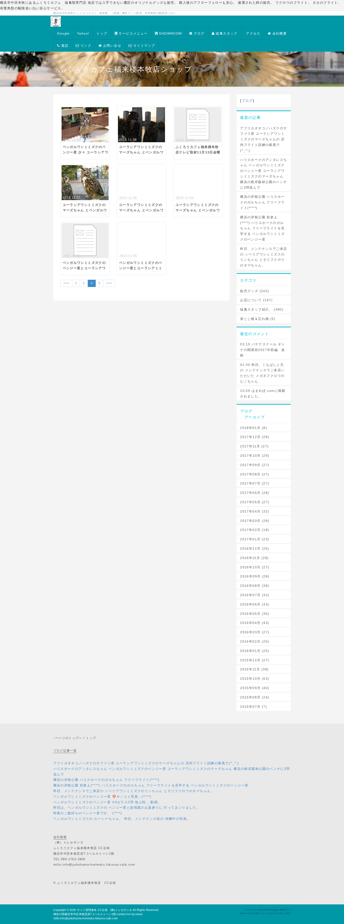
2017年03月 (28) (254, 521)
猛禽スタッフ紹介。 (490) (261, 309)
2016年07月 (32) (254, 595)
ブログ (198, 33)
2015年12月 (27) (254, 660)
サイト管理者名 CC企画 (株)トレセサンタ (104, 910)
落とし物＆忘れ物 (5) (257, 319)
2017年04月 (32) (254, 511)
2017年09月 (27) (254, 465)
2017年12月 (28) (254, 437)
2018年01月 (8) (253, 428)
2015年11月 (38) (254, 669)
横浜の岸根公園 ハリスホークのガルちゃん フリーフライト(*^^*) (262, 202)
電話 (64, 45)
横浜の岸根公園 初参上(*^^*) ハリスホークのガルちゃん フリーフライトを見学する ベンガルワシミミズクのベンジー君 (262, 228)
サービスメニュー (132, 33)
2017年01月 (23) (254, 539)
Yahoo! (83, 33)
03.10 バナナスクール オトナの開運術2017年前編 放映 (262, 349)
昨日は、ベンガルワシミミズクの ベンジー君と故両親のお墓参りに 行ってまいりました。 (126, 807)
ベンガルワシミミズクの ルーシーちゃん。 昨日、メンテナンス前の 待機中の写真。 (121, 819)
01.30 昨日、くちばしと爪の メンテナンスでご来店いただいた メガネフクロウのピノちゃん (262, 373)
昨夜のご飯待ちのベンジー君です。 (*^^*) (87, 813)
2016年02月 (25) (254, 641)
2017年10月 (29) (254, 455)
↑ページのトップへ (67, 738)
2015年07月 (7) (253, 706)
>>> (109, 283)
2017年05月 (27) (254, 502)
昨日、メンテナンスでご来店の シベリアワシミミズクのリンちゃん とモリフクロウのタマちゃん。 (263, 257)
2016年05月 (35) (254, 614)
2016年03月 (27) (254, 632)
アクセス (252, 33)
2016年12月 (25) (254, 548)
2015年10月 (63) (254, 678)
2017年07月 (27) (254, 483)
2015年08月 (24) (254, 697)
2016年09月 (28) (254, 576)
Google (63, 33)
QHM (288, 913)
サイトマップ (143, 45)
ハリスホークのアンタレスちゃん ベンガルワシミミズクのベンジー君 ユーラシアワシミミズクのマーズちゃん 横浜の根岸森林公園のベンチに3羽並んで (263, 173)
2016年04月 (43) (254, 623)
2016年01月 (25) (254, 651)
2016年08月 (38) (254, 586)
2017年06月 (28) (254, 493)
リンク (85, 45)
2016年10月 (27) (254, 567)
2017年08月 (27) (254, 474)
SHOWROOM (170, 33)
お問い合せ (111, 45)
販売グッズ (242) (254, 291)
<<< (66, 283)
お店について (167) (256, 300)
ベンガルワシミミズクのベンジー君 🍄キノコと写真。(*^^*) (102, 796)
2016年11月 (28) (254, 558)
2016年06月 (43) (254, 604)
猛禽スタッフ (226, 33)
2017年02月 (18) (254, 530)
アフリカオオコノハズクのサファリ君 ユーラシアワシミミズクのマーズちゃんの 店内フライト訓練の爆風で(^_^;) (263, 139)
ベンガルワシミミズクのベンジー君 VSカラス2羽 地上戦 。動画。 (107, 802)
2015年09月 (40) (254, 688)
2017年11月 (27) (254, 446)
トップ (101, 33)
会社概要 (279, 33)
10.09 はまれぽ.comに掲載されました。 (262, 393)
